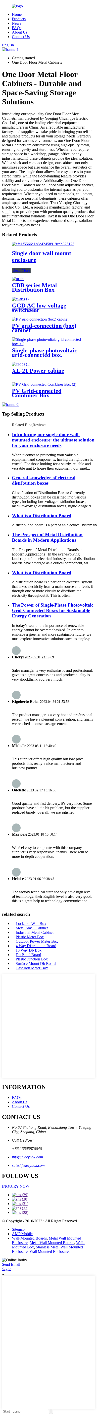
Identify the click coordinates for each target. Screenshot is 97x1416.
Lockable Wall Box (31, 923)
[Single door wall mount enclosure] (43, 244)
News (16, 23)
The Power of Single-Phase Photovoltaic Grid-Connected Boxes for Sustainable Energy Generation (52, 610)
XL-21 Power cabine (38, 370)
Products (19, 19)
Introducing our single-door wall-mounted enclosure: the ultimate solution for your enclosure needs (53, 440)
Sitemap (18, 1229)
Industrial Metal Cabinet (34, 932)
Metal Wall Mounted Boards (52, 1243)
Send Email (11, 1264)
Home (17, 14)
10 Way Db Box (29, 950)
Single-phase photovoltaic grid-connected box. (44, 352)
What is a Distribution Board (41, 515)
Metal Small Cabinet (32, 928)
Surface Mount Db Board (36, 963)
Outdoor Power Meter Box (37, 941)
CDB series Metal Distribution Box (34, 287)
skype (6, 1269)
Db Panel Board (28, 955)
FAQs (16, 28)
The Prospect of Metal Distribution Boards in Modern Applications (47, 537)
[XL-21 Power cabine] (21, 364)
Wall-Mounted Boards (29, 1238)
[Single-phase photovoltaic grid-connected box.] (48, 344)
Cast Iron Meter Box (32, 968)
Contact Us (21, 37)
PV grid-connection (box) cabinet (44, 328)
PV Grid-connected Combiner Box (36, 393)
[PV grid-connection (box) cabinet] (40, 319)
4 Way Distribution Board (36, 946)
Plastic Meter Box (30, 937)
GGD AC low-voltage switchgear (39, 307)
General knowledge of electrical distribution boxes (43, 480)
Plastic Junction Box (32, 959)
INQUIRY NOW (15, 1186)
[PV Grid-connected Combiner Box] (44, 384)
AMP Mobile (22, 1234)
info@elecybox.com (27, 1157)
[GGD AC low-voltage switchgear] (20, 299)
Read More (21, 270)
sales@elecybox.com (28, 1165)
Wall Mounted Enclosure (49, 1251)
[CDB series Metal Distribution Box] (18, 279)
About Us (19, 32)
